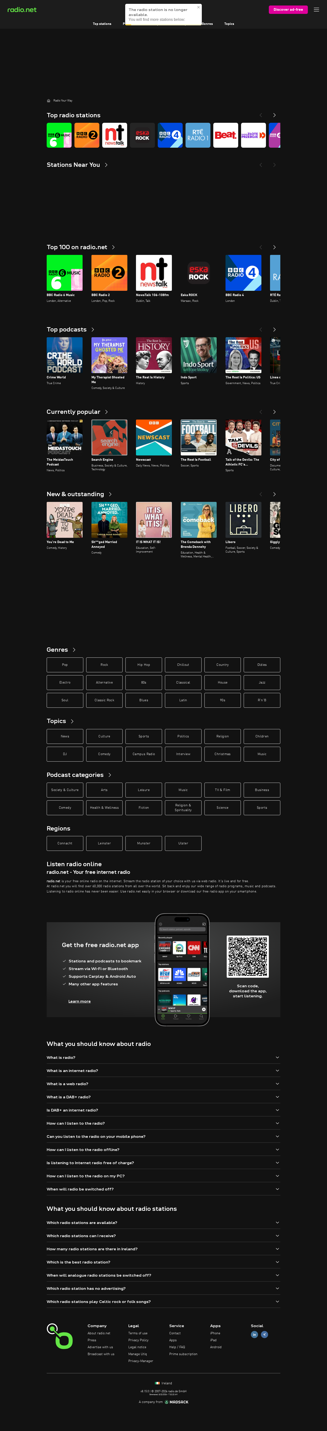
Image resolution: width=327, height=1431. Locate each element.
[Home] (49, 100)
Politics (183, 736)
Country (222, 665)
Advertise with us (100, 1347)
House (223, 682)
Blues (143, 700)
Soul (65, 700)
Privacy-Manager (140, 1361)
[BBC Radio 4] (170, 135)
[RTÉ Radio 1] (198, 135)
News (65, 736)
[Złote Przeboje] (253, 135)
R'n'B (262, 700)
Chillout (183, 665)
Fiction (144, 807)
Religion (222, 736)
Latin (183, 700)
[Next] (274, 113)
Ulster (183, 843)
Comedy (104, 754)
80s (144, 682)
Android (216, 1347)
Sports (144, 736)
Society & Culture (65, 790)
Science (222, 807)
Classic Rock (104, 700)
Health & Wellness (104, 807)
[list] (163, 135)
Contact (175, 1333)
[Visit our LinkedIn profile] (254, 1334)
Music (262, 754)
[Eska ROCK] (142, 135)
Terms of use (137, 1333)
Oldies (262, 665)
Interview (183, 754)
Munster (143, 843)
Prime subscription (183, 1354)
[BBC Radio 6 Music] (59, 135)
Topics (229, 24)
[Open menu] (316, 9)
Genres (207, 24)
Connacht (64, 843)
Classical (183, 682)
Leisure (143, 790)
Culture (104, 736)
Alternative (104, 682)
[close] (198, 4)
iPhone (215, 1333)
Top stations (102, 24)
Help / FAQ (177, 1347)
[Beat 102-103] (225, 135)
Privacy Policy (138, 1340)
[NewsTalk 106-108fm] (114, 135)
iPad (213, 1340)
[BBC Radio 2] (86, 135)
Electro (64, 682)
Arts (104, 790)
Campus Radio (144, 754)
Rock (104, 665)
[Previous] (260, 113)
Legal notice (137, 1347)
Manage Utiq (137, 1354)
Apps (173, 1340)
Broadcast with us (101, 1354)
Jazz (262, 682)
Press (92, 1340)
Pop (65, 665)
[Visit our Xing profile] (264, 1334)
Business (262, 790)
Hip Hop (143, 665)
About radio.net (99, 1333)
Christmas (222, 754)
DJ (65, 754)
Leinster (104, 843)
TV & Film (222, 790)
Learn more (79, 1001)
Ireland (166, 1383)
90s (222, 700)
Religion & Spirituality (183, 808)
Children (262, 736)
